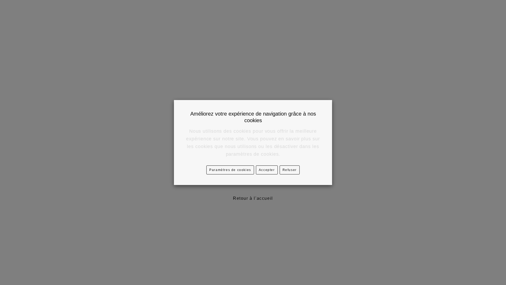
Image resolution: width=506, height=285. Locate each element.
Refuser (290, 170)
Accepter (267, 170)
